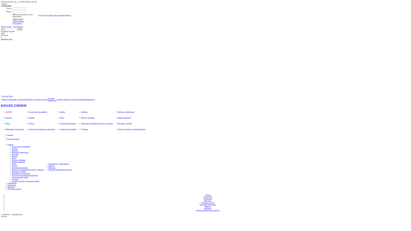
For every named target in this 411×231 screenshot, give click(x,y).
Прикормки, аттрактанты (14, 129)
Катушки (8, 118)
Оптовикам (21, 99)
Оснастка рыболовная (68, 123)
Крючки (31, 118)
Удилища (84, 129)
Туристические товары (68, 129)
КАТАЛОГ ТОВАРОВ (13, 105)
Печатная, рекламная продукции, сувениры (97, 123)
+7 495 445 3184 (7, 96)
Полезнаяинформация (52, 99)
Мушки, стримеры (88, 118)
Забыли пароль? (18, 21)
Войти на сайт (6, 27)
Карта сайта (53, 15)
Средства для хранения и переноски (42, 129)
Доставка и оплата (40, 99)
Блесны (62, 112)
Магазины (29, 99)
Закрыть (4, 4)
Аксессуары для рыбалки (38, 112)
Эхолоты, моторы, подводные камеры (131, 129)
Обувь (7, 123)
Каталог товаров (13, 139)
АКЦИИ (8, 112)
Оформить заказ (7, 39)
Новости (60, 99)
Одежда (31, 123)
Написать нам (43, 15)
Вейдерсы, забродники (126, 112)
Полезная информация (208, 205)
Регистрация (17, 23)
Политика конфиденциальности (83, 99)
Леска (62, 118)
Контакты (67, 99)
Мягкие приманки (124, 118)
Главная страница (64, 15)
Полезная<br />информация (58, 164)
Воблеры (84, 112)
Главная (4, 99)
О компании (11, 99)
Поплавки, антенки (125, 123)
